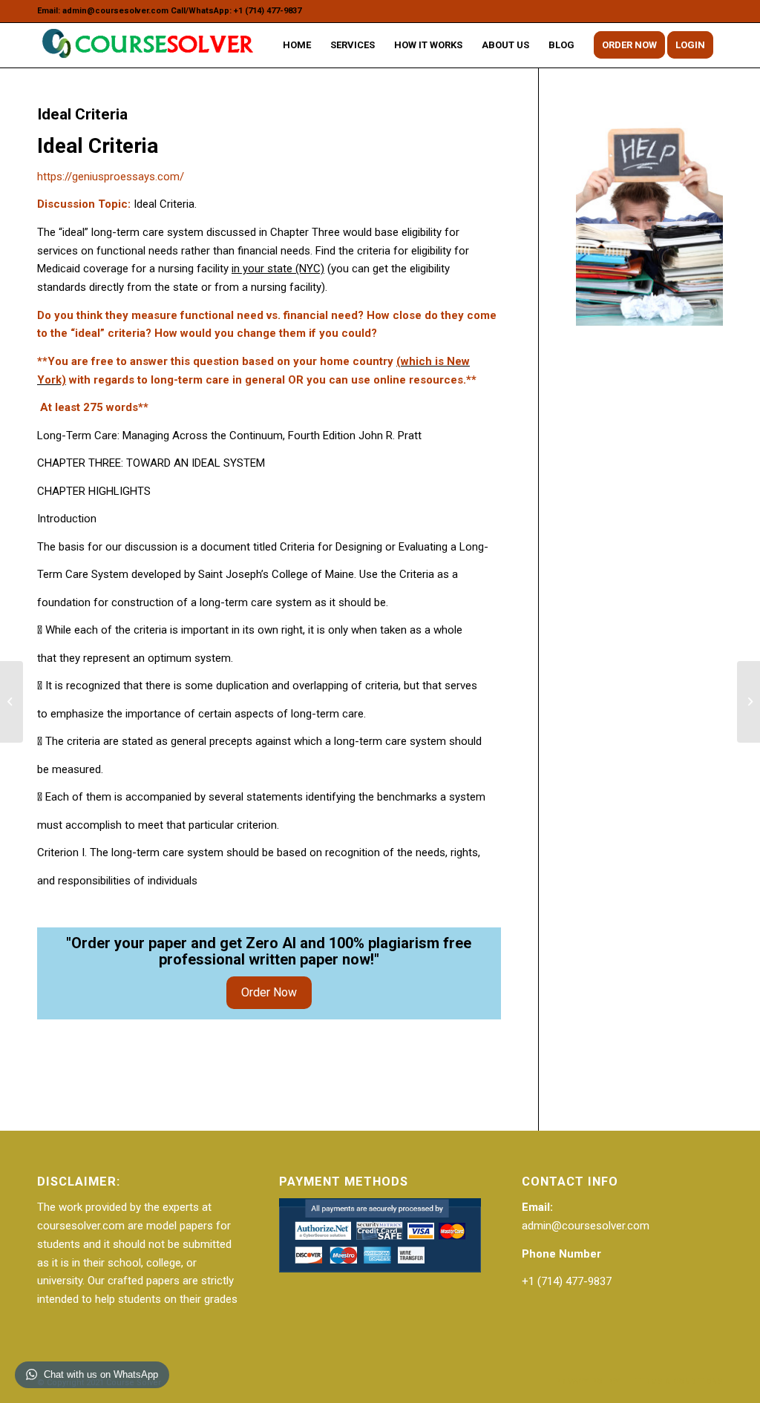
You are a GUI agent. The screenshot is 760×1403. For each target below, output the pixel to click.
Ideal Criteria (82, 114)
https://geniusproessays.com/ (110, 176)
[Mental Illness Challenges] (11, 702)
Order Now (269, 992)
